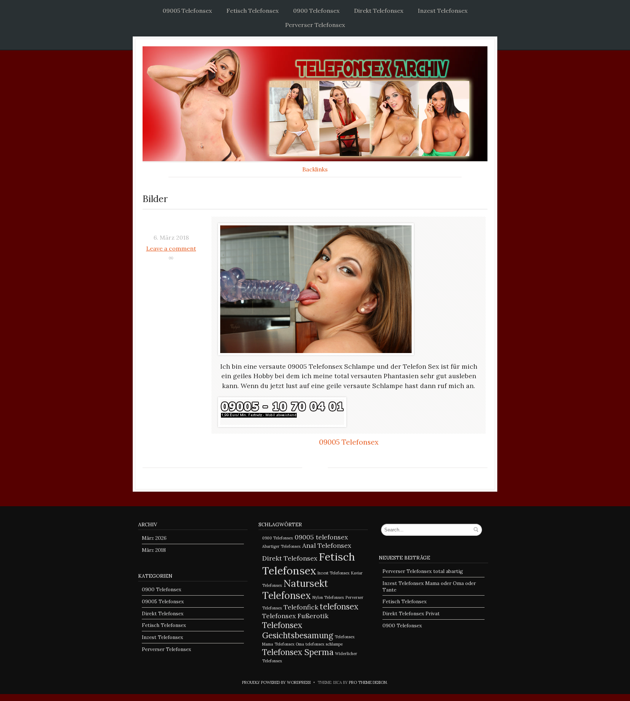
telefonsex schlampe (324, 644)
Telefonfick (301, 607)
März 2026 (154, 538)
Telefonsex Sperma (298, 652)
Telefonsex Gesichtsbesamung (297, 630)
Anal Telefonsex (326, 545)
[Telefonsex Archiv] (315, 103)
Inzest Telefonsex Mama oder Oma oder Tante (429, 586)
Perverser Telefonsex (315, 24)
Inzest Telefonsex (442, 10)
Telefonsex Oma (289, 644)
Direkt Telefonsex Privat (411, 613)
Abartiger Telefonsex (281, 546)
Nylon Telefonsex (328, 597)
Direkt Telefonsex (378, 10)
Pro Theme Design (368, 682)
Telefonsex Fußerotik (295, 616)
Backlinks (315, 169)
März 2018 (154, 550)
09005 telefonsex (321, 537)
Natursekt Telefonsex (295, 589)
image (171, 225)
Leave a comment (171, 248)
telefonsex (339, 606)
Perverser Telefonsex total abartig (422, 571)
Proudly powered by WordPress (276, 682)
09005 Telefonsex (187, 10)
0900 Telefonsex (316, 10)
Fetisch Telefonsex (252, 10)
